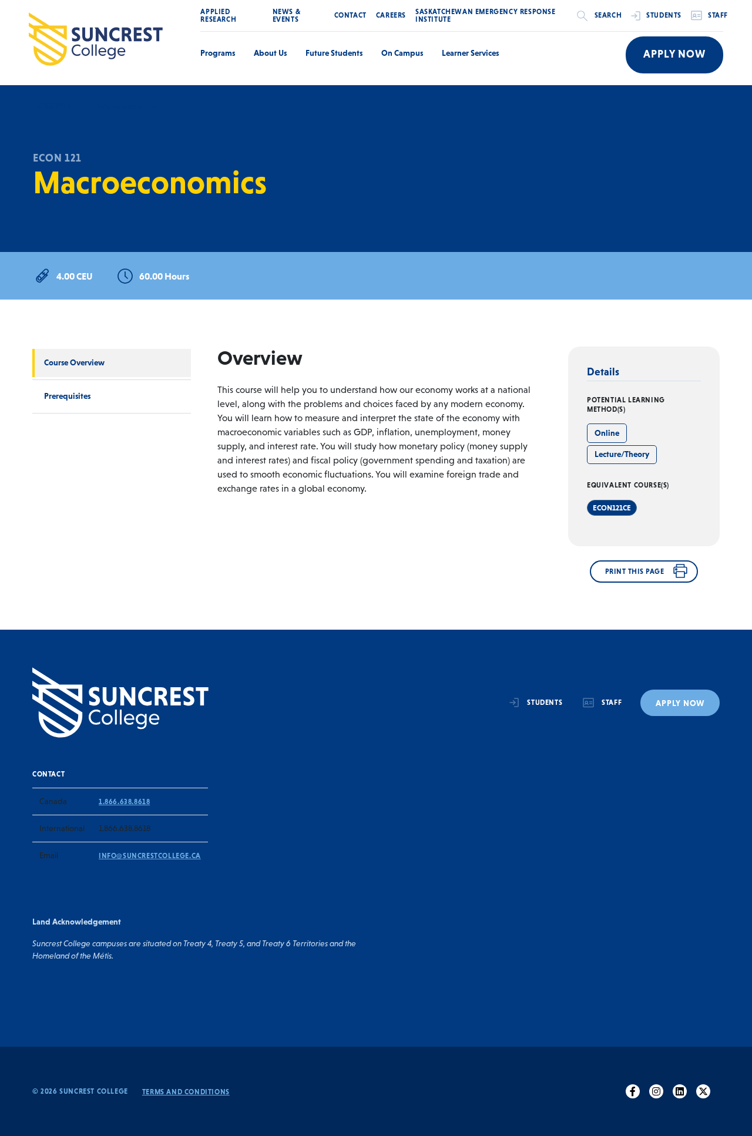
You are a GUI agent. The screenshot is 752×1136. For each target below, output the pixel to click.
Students (664, 15)
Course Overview (74, 362)
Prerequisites (67, 396)
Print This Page (634, 571)
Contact (350, 15)
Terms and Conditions (186, 1092)
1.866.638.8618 (124, 802)
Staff (718, 15)
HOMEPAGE (53, 105)
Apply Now (674, 54)
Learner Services (470, 53)
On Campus (402, 53)
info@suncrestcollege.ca (150, 856)
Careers (391, 15)
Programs (217, 53)
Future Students (334, 53)
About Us (270, 53)
